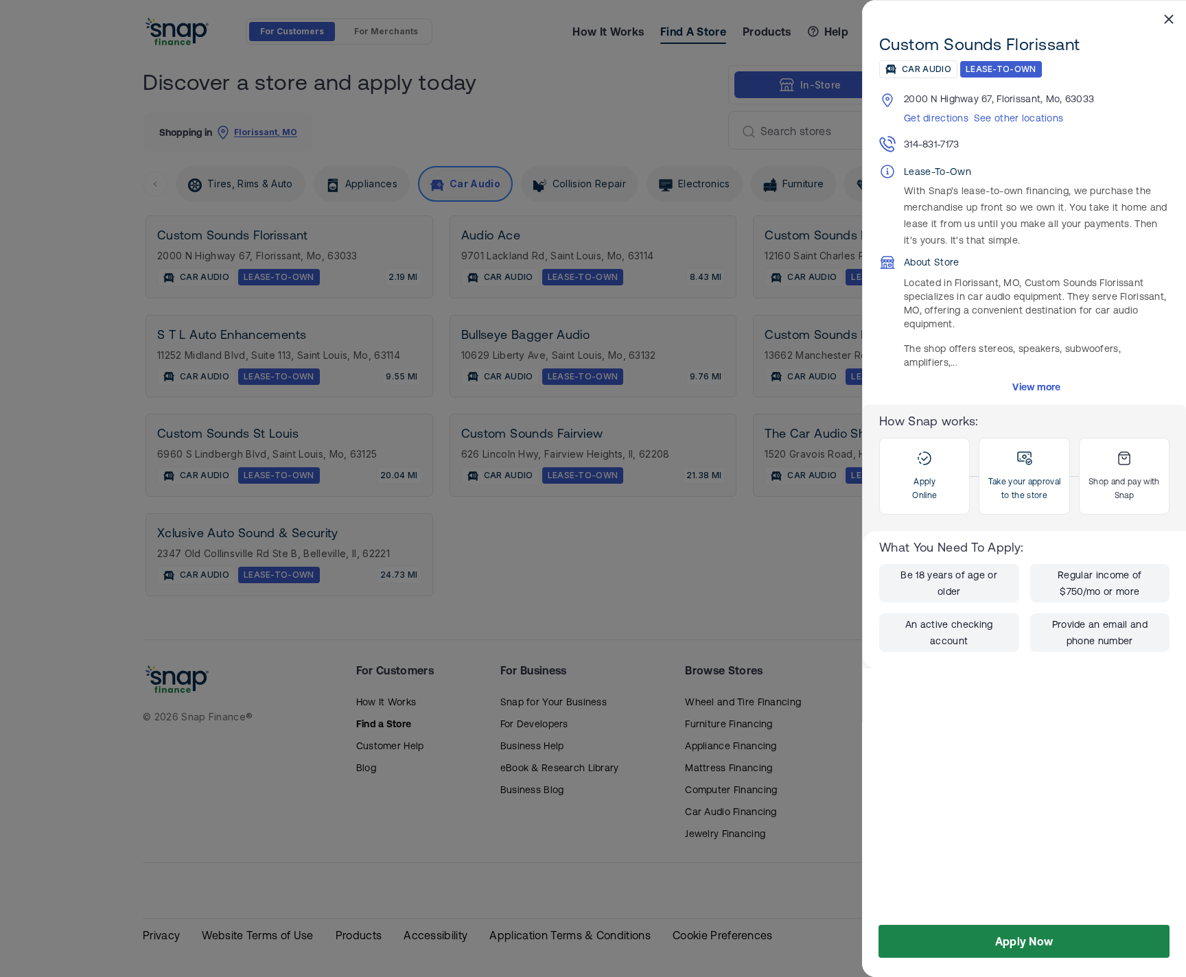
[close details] (1169, 18)
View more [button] (1036, 386)
